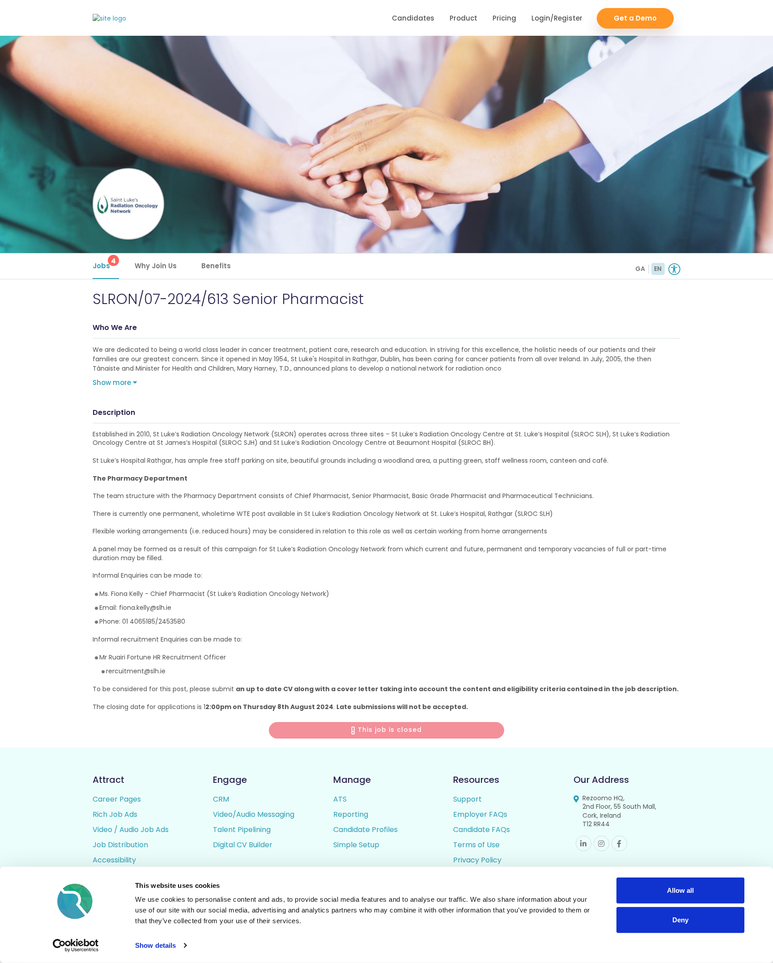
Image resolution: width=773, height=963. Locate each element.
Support (467, 799)
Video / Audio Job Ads (131, 829)
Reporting (350, 814)
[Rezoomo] (109, 18)
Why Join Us (156, 265)
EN (658, 268)
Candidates (413, 18)
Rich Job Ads (115, 814)
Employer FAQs (480, 814)
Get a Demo (635, 18)
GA (640, 268)
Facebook (619, 843)
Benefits (216, 265)
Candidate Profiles (365, 829)
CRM (221, 799)
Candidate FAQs (481, 829)
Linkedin (583, 843)
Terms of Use (476, 845)
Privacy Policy (477, 860)
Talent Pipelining (242, 829)
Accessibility (114, 860)
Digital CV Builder (242, 845)
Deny (680, 919)
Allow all (680, 890)
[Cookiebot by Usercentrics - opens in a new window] (76, 945)
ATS (340, 799)
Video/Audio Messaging (253, 814)
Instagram (601, 843)
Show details (155, 945)
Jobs (104, 263)
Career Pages (117, 799)
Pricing (504, 18)
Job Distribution (120, 845)
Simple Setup (356, 845)
